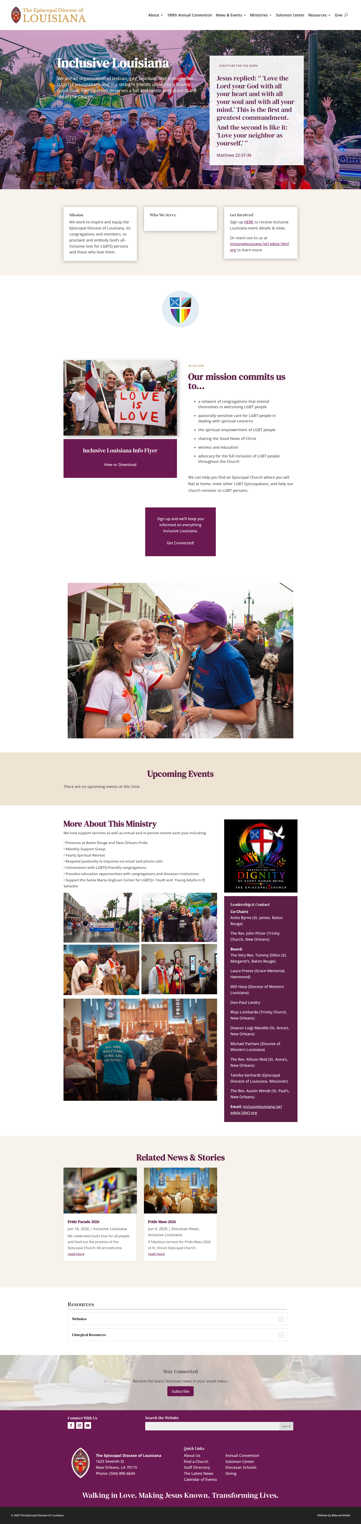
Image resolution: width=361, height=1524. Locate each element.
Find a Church (196, 1461)
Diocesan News (185, 1228)
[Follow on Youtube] (87, 1425)
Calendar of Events (200, 1479)
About (153, 15)
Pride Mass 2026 (162, 1221)
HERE (248, 221)
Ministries (259, 15)
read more (76, 1254)
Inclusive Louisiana (110, 1228)
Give (338, 15)
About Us (192, 1455)
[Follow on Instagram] (79, 1425)
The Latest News (198, 1473)
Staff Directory (197, 1467)
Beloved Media (341, 1515)
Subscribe (180, 1391)
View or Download (120, 464)
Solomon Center (290, 15)
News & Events (229, 15)
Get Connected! (180, 542)
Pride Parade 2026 (83, 1221)
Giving (230, 1473)
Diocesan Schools (241, 1467)
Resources (317, 15)
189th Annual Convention (189, 15)
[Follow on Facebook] (71, 1425)
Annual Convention (242, 1455)
